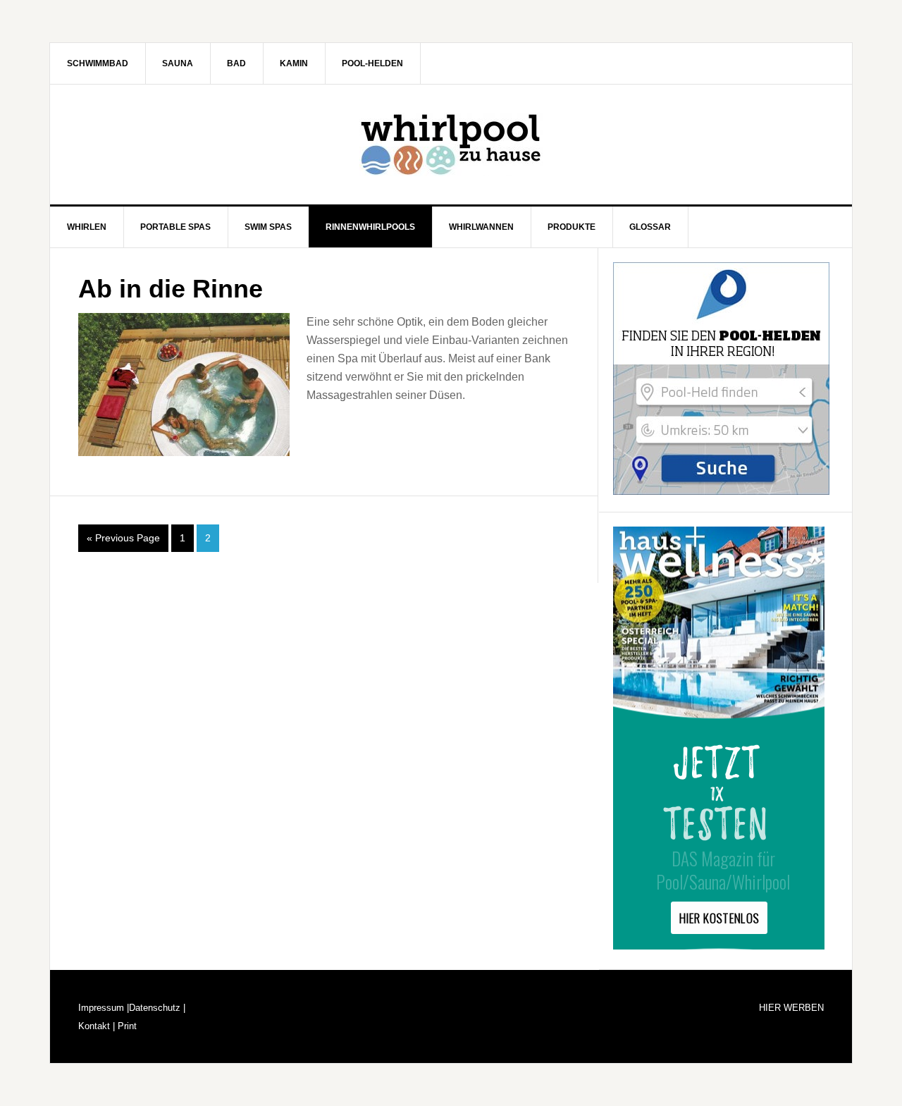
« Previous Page (123, 537)
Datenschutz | (157, 1007)
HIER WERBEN (791, 1007)
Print (126, 1026)
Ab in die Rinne (170, 288)
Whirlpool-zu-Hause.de (451, 144)
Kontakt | (96, 1026)
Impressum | (103, 1007)
